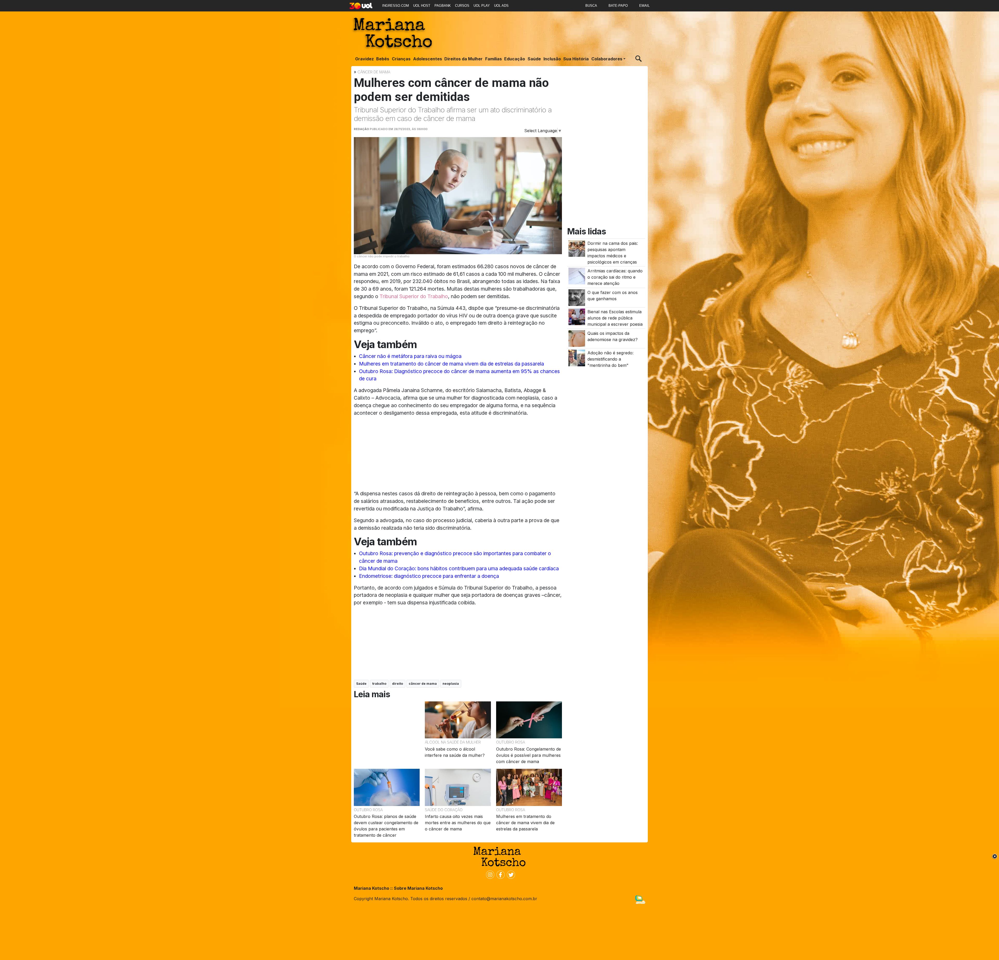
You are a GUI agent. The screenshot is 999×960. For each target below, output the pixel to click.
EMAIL (644, 6)
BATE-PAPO (618, 6)
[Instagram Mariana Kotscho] (489, 874)
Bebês (382, 58)
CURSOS (462, 6)
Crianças (401, 58)
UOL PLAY (481, 6)
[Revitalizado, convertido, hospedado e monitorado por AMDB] (640, 899)
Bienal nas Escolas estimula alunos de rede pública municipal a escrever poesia (615, 318)
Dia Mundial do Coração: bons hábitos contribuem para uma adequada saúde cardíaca (459, 568)
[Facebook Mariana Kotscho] (499, 874)
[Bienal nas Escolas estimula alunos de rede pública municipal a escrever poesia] (576, 316)
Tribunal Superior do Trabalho (414, 296)
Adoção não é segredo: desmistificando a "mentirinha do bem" (610, 359)
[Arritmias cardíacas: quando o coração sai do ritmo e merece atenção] (576, 275)
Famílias (493, 58)
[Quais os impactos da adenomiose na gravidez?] (576, 338)
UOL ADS (501, 6)
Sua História (576, 58)
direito (397, 684)
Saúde (534, 58)
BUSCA (591, 6)
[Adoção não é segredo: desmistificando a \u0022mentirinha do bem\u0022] (576, 357)
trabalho (379, 684)
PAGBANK (442, 6)
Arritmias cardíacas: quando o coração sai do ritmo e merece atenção (615, 277)
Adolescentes (427, 58)
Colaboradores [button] (606, 58)
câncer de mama (423, 684)
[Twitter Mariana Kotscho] (510, 874)
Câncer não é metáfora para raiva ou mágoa (410, 356)
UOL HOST (421, 6)
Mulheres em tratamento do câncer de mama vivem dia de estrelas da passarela (451, 364)
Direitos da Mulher (463, 58)
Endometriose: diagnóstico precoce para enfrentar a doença (429, 576)
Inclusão (552, 58)
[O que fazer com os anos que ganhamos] (576, 297)
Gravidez (364, 58)
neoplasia (451, 684)
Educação (514, 58)
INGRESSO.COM (395, 6)
